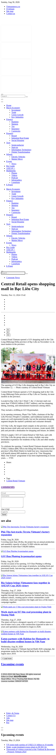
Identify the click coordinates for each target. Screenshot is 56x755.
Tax (13, 126)
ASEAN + (10, 168)
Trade (13, 112)
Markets (14, 124)
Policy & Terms (12, 713)
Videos (14, 175)
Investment (15, 110)
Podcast (14, 178)
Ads (8, 718)
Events (9, 161)
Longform (15, 182)
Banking (14, 122)
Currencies (15, 131)
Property (9, 133)
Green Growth (17, 115)
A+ (8, 335)
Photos (14, 173)
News (13, 164)
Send (4, 515)
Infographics (16, 180)
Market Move (17, 159)
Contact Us (10, 715)
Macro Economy (13, 108)
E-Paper (9, 185)
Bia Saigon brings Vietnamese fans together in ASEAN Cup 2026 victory (25, 584)
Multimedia (11, 171)
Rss (7, 722)
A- (8, 330)
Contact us (10, 13)
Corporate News (13, 278)
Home (8, 105)
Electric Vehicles (18, 157)
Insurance (15, 129)
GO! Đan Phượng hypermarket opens (21, 556)
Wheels (9, 154)
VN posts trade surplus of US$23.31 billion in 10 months (29, 745)
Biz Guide (10, 166)
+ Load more (7, 659)
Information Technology (21, 150)
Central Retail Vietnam (15, 481)
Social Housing (17, 140)
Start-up (14, 147)
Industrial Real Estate (20, 138)
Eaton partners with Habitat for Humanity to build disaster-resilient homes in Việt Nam (25, 640)
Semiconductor (17, 145)
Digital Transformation (20, 152)
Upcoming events (12, 664)
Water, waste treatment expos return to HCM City (26, 747)
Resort (14, 136)
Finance (9, 119)
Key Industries (17, 117)
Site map (9, 11)
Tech (8, 143)
